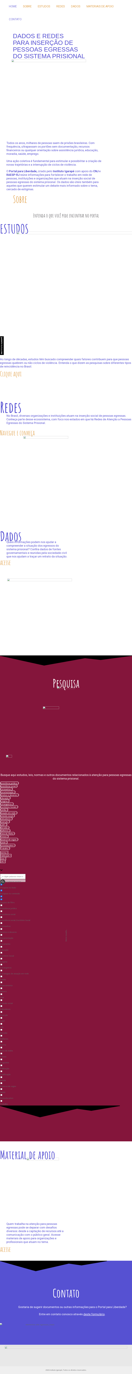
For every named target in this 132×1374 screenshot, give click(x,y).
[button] (9, 783)
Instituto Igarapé (56, 1370)
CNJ (95, 171)
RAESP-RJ (12, 175)
